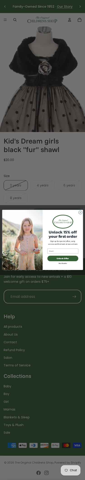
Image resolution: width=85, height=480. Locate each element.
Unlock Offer (63, 258)
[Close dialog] (80, 212)
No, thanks (63, 263)
